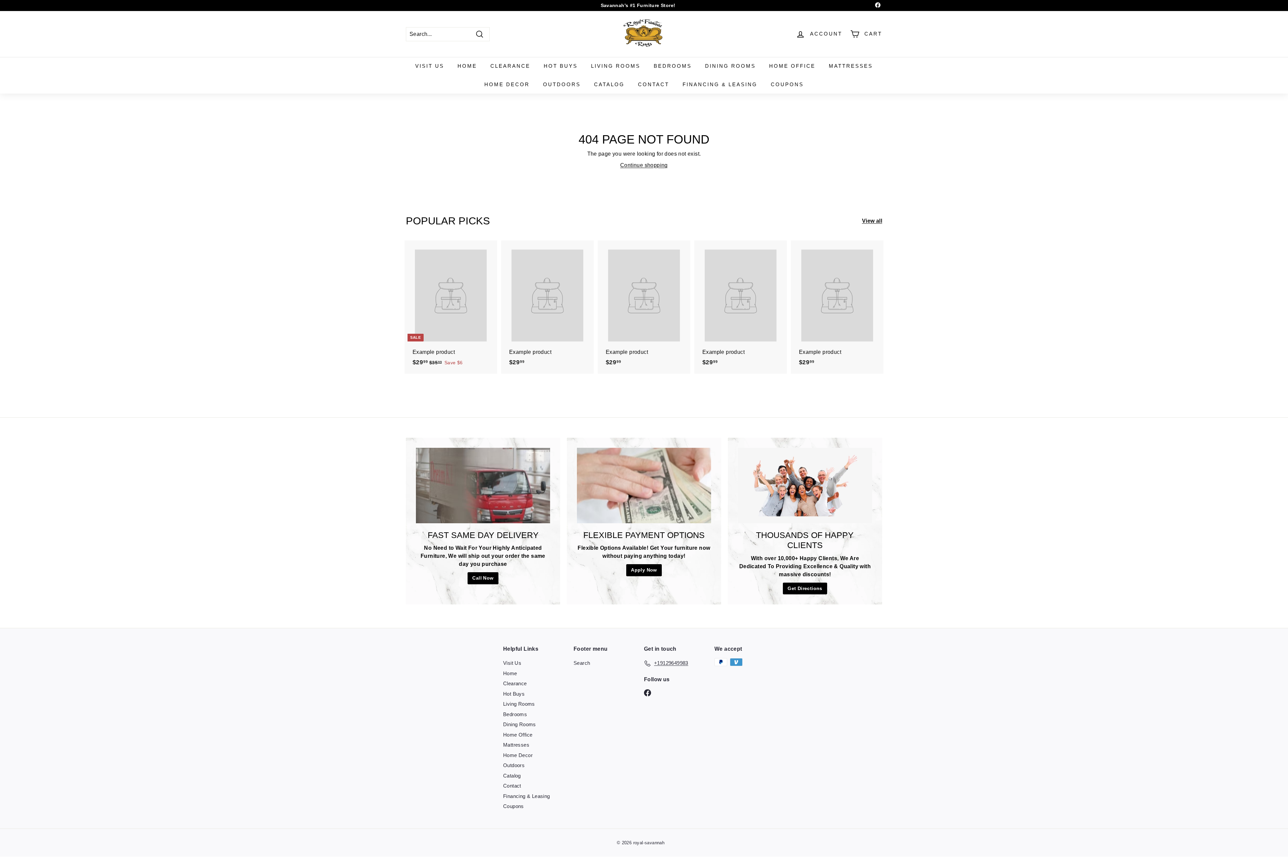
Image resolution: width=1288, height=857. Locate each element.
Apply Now (644, 570)
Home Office (792, 66)
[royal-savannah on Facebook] (647, 692)
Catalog (609, 84)
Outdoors (562, 84)
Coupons (787, 84)
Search (582, 663)
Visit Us (429, 66)
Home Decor (507, 84)
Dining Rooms (730, 66)
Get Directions (805, 588)
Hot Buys (561, 66)
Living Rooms (615, 66)
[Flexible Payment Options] (644, 485)
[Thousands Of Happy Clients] (805, 485)
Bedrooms (673, 66)
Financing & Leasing (720, 84)
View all (872, 221)
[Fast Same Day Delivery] (483, 485)
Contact (653, 84)
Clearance (510, 66)
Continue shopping (644, 165)
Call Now (482, 578)
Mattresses (851, 66)
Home (467, 66)
